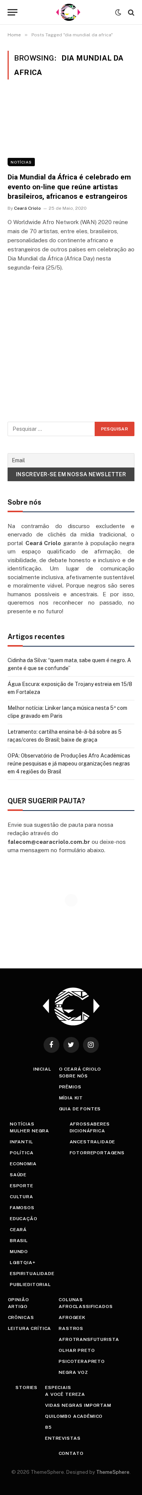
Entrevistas (62, 1438)
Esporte (21, 1185)
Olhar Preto (77, 1350)
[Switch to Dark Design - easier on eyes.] (118, 12)
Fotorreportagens (97, 1152)
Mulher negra (29, 1130)
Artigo (18, 1306)
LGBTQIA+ (23, 1262)
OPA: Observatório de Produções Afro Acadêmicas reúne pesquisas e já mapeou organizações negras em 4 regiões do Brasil (69, 764)
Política (22, 1152)
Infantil (21, 1141)
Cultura (21, 1196)
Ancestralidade (92, 1141)
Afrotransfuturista (89, 1339)
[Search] (130, 12)
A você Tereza (65, 1394)
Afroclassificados (85, 1306)
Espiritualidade (32, 1273)
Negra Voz (73, 1372)
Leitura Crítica (29, 1328)
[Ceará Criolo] (68, 12)
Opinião (18, 1299)
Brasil (19, 1240)
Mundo (19, 1251)
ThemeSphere (113, 1472)
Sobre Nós (73, 1076)
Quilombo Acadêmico (74, 1416)
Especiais (58, 1387)
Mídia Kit (71, 1098)
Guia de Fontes (80, 1109)
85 (48, 1427)
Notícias (21, 162)
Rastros (71, 1328)
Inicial (42, 1069)
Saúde (18, 1174)
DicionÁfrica (87, 1130)
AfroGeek (72, 1317)
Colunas (71, 1299)
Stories (26, 1387)
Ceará (18, 1229)
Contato (71, 1453)
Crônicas (21, 1317)
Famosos (22, 1207)
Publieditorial (30, 1284)
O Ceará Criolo (80, 1069)
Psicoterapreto (82, 1361)
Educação (23, 1218)
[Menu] (12, 12)
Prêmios (70, 1087)
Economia (23, 1163)
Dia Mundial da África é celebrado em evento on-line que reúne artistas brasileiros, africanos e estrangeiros (69, 187)
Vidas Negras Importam (78, 1405)
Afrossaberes (90, 1124)
